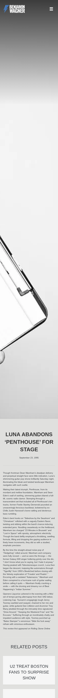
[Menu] (51, 9)
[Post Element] (29, 670)
